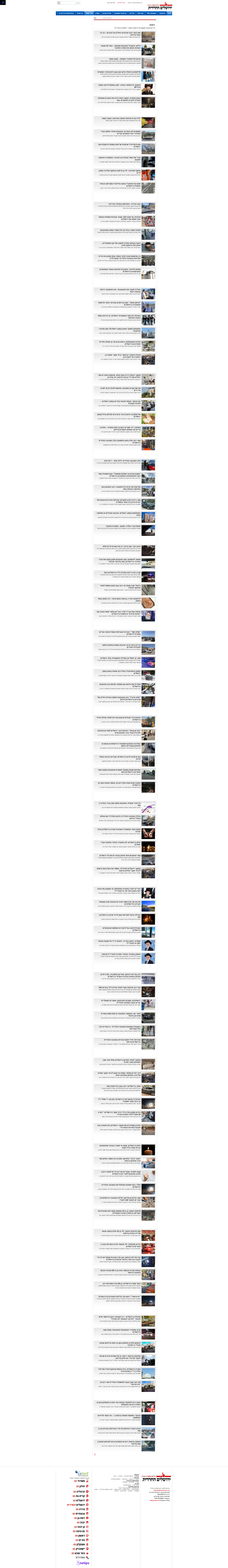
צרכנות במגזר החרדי (124, 1488)
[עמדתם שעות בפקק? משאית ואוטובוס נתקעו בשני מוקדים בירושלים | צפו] (148, 779)
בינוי (137, 1482)
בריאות (80, 13)
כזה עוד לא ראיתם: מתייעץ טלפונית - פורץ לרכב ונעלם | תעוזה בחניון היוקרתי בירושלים (120, 975)
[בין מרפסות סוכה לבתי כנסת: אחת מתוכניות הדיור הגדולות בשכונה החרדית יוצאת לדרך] (148, 265)
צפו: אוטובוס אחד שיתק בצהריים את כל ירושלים (120, 856)
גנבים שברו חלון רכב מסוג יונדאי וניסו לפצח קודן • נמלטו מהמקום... (121, 761)
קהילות (140, 13)
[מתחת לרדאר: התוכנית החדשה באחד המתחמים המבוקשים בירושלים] (148, 278)
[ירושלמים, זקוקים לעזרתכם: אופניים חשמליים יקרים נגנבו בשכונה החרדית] (148, 1010)
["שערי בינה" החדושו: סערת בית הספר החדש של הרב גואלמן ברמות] (148, 1168)
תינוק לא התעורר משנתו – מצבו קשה (125, 59)
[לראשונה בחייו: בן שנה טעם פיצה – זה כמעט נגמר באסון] (148, 608)
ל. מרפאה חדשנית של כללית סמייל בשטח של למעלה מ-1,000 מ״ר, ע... (119, 379)
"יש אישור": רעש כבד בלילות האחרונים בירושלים (120, 1297)
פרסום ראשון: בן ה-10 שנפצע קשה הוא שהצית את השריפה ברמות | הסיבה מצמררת (119, 1212)
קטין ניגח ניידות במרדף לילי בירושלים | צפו (122, 573)
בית (169, 13)
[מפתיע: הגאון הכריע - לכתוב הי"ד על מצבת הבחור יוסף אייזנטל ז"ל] (148, 950)
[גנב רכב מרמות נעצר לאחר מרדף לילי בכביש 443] (148, 997)
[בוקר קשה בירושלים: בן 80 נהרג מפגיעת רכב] (148, 1293)
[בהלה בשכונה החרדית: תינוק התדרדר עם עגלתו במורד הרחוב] (148, 825)
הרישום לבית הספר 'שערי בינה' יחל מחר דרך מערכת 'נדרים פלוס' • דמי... (119, 1077)
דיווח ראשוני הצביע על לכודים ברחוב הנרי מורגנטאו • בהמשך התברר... (120, 392)
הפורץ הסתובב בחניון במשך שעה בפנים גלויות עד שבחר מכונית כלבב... (120, 1262)
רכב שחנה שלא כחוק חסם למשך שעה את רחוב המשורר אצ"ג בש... (121, 1446)
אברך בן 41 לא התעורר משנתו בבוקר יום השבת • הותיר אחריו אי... (121, 847)
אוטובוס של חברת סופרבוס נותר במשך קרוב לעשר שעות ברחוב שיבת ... (119, 50)
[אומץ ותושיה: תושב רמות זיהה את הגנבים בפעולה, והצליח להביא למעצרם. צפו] (148, 107)
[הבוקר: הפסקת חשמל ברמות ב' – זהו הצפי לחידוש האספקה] (148, 1425)
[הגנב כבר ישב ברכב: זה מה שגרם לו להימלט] (148, 555)
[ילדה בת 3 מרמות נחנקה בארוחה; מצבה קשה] (148, 127)
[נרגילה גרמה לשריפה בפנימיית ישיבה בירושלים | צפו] (148, 924)
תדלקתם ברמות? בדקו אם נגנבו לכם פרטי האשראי (119, 72)
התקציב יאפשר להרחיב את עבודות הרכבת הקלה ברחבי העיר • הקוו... (120, 188)
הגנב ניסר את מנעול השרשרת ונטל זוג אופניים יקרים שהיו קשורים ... (121, 1005)
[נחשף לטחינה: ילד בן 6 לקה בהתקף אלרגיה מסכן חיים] (148, 180)
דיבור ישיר (136, 1485)
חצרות (130, 1491)
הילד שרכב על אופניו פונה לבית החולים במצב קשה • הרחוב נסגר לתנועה (119, 232)
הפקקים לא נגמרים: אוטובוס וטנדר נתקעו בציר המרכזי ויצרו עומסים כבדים (121, 132)
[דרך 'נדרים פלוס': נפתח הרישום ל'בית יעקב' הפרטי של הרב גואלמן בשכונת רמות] (148, 1082)
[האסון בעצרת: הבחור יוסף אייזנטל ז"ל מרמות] (148, 963)
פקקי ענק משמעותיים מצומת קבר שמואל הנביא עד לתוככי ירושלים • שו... (119, 406)
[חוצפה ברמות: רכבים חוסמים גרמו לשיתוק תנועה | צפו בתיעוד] (148, 1451)
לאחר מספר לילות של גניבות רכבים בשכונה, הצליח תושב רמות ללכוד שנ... (119, 102)
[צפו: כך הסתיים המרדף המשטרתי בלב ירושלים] (148, 667)
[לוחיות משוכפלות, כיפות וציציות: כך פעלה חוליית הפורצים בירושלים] (148, 351)
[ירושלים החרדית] (156, 1483)
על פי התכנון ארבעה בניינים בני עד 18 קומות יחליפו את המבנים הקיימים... (119, 517)
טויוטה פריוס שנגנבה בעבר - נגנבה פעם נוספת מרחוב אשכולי (122, 590)
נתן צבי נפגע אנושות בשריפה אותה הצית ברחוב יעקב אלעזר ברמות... (120, 1103)
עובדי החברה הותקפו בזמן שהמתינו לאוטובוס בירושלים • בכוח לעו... (121, 307)
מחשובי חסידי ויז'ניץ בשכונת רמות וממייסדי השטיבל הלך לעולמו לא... (120, 89)
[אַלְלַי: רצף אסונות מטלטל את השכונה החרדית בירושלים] (148, 1194)
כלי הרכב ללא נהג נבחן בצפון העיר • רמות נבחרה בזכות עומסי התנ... (120, 1334)
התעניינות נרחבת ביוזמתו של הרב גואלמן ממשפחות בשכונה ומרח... (121, 1163)
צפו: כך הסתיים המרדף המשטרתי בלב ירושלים (120, 658)
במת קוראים (127, 1485)
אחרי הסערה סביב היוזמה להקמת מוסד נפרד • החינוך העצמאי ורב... (120, 359)
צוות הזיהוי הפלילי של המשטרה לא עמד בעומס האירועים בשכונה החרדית (119, 463)
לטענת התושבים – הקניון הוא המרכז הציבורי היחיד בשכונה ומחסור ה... (120, 1407)
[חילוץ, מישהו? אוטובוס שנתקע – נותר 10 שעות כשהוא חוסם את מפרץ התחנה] (148, 55)
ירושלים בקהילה (116, 1479)
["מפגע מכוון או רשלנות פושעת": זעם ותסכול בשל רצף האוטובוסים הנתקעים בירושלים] (148, 483)
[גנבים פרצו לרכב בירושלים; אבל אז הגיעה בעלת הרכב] (148, 766)
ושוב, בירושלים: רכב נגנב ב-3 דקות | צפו (124, 1086)
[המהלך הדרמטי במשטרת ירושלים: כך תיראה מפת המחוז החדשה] (148, 325)
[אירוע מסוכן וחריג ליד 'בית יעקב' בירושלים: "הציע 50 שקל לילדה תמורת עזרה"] (148, 1121)
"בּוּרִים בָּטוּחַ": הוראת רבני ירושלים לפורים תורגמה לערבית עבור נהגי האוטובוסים (119, 732)
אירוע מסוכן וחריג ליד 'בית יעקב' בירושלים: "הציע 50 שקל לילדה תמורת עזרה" (119, 1113)
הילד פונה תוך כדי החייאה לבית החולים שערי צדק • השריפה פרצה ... (120, 1235)
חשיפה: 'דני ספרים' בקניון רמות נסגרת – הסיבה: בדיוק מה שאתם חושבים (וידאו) (120, 428)
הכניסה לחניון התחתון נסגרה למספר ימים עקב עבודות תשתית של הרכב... (119, 1347)
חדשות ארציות (128, 1476)
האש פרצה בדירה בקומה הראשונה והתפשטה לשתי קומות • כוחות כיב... (119, 1248)
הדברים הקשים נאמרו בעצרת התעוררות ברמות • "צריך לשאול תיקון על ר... (119, 893)
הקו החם (123, 1491)
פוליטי (120, 1476)
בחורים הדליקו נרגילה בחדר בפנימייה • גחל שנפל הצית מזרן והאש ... (120, 919)
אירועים (125, 1479)
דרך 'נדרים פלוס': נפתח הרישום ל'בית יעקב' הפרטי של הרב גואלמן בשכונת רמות (119, 1074)
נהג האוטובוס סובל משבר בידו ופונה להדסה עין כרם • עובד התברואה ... (119, 1176)
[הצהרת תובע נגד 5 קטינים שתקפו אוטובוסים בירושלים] (148, 937)
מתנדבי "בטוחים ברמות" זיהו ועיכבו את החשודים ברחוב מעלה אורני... (120, 1018)
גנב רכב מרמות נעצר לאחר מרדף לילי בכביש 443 (120, 987)
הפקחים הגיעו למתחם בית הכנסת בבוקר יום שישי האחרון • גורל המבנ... (119, 1373)
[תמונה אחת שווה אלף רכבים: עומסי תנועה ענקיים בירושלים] (148, 792)
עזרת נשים (106, 13)
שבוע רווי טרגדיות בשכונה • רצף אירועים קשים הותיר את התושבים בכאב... (119, 1189)
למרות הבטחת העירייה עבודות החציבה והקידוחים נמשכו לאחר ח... (121, 1202)
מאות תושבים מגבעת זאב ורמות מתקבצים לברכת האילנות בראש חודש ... (119, 636)
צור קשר (89, 13)
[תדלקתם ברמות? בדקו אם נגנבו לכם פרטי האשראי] (148, 81)
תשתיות (125, 1482)
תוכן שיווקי (136, 1488)
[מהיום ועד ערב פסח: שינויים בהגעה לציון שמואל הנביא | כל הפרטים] (148, 911)
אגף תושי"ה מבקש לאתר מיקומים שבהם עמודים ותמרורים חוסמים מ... (120, 748)
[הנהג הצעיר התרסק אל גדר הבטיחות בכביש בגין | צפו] (148, 1438)
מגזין (97, 13)
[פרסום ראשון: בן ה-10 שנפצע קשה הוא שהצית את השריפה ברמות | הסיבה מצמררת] (148, 1220)
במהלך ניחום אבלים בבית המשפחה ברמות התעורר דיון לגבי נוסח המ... (120, 945)
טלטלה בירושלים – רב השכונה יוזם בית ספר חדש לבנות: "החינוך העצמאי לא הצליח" (120, 1318)
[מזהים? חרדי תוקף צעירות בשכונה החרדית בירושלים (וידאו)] (148, 1049)
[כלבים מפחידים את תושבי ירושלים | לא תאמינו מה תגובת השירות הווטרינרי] (148, 1134)
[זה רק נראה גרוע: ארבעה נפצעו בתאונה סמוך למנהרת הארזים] (148, 654)
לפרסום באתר (111, 3)
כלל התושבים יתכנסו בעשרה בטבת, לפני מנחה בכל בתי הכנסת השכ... (120, 1031)
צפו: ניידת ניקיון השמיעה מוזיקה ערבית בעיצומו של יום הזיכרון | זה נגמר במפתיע (119, 501)
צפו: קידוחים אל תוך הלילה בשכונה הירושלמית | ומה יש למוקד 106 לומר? (120, 1199)
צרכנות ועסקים (120, 13)
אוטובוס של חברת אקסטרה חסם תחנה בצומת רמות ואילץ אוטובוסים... (120, 774)
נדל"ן (115, 1476)
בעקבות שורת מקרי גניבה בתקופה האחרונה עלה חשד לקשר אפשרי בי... (119, 162)
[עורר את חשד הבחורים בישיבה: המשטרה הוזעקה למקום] (148, 167)
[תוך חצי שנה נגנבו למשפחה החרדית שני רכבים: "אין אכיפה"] (148, 1391)
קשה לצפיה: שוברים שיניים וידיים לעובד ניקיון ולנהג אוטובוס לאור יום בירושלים (121, 1173)
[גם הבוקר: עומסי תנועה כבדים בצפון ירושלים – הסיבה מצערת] (148, 410)
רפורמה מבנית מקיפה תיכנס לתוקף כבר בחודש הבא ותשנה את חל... (120, 320)
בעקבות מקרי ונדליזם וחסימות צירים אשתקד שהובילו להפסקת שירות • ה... (119, 735)
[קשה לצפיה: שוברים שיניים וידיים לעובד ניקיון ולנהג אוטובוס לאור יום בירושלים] (148, 1181)
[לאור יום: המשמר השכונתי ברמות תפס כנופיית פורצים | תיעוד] (148, 1023)
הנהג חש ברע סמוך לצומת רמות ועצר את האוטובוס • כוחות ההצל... (121, 294)
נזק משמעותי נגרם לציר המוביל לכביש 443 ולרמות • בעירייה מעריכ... (120, 722)
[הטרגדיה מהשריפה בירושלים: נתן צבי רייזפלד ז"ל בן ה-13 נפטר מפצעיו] (148, 1108)
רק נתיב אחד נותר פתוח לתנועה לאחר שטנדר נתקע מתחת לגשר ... (121, 136)
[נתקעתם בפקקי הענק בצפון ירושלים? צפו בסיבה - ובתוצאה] (148, 338)
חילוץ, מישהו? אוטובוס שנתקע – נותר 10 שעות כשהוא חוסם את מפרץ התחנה (121, 47)
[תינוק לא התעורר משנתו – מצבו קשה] (148, 68)
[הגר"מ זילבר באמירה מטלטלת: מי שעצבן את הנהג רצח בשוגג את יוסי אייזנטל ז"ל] (148, 898)
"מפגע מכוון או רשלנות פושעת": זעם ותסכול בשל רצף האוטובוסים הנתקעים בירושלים (120, 475)
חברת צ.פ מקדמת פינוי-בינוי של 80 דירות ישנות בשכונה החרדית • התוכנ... (119, 260)
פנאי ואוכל (118, 1489)
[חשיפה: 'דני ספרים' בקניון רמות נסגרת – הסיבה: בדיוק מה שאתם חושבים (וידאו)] (148, 437)
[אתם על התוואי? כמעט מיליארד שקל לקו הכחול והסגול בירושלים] (148, 193)
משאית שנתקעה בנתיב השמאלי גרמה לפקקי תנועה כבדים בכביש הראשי (119, 528)
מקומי (137, 1476)
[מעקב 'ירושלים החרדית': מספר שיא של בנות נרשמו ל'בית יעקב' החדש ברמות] (148, 878)
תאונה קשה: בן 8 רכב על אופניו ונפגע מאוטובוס (120, 230)
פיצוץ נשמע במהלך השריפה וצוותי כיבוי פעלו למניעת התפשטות (122, 445)
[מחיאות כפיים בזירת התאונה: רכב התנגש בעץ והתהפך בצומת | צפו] (148, 496)
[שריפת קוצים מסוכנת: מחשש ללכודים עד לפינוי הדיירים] (148, 397)
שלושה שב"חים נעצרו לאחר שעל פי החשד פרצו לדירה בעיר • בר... (121, 346)
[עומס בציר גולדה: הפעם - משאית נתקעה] (148, 535)
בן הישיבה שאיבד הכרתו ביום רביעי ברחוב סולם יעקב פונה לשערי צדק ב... (119, 1150)
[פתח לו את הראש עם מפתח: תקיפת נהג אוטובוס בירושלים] (148, 693)
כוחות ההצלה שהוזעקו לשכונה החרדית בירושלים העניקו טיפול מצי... (120, 603)
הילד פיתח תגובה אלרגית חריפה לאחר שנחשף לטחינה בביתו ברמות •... (119, 175)
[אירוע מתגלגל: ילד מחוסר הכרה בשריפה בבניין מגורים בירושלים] (148, 1253)
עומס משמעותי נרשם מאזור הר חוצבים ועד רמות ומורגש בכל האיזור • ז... (119, 787)
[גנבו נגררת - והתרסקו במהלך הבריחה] (148, 213)
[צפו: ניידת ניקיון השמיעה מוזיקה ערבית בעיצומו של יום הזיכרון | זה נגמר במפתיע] (148, 509)
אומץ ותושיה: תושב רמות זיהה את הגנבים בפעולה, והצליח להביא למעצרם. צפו (119, 99)
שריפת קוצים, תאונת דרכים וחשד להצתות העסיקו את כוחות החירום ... (120, 149)
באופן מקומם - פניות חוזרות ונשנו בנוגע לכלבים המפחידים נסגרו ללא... (120, 1130)
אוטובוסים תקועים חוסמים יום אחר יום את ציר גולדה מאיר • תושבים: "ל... (119, 564)
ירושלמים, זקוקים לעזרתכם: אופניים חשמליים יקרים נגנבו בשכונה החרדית (121, 1002)
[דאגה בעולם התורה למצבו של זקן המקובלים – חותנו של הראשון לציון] (148, 252)
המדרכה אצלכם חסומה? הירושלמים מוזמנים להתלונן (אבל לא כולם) (121, 745)
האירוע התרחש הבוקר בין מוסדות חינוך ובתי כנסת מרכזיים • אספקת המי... (119, 419)
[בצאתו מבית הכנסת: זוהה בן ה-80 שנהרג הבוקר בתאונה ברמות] (148, 1280)
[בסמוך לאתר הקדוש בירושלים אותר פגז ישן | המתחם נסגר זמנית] (148, 1069)
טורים (132, 13)
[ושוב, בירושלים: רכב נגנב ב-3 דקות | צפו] (148, 1095)
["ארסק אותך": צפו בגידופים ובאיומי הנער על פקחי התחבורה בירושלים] (148, 312)
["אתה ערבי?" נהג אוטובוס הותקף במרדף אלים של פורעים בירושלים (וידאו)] (148, 706)
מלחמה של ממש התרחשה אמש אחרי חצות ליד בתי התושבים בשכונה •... (119, 1360)
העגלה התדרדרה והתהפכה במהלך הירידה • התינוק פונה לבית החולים (120, 820)
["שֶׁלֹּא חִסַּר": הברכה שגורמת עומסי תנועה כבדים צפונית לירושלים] (148, 641)
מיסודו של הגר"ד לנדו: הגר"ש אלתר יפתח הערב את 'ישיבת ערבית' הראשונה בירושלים (119, 613)
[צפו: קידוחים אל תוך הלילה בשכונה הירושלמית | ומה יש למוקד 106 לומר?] (148, 1207)
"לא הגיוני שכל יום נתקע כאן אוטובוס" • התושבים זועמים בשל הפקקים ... (119, 478)
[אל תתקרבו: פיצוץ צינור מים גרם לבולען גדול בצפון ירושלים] (148, 423)
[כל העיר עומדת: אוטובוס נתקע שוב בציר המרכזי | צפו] (148, 812)
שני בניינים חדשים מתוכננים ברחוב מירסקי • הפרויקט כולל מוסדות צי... (120, 274)
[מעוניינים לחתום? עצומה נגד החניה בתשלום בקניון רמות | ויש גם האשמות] (148, 1411)
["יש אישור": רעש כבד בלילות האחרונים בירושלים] (148, 1306)
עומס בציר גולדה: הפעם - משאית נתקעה (123, 526)
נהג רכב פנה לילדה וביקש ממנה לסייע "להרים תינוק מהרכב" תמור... (121, 1117)
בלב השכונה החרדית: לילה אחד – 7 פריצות (122, 461)
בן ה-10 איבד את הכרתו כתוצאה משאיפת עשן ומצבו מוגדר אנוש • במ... (119, 1215)
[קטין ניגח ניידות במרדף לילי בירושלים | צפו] (148, 582)
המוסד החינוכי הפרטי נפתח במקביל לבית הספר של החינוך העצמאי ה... (119, 873)
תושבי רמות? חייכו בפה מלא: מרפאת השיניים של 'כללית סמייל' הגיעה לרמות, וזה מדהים (119, 376)
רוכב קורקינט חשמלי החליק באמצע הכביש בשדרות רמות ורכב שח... (121, 37)
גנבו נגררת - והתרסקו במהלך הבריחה (125, 204)
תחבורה (131, 1482)
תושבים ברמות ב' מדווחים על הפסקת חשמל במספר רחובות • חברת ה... (119, 1420)
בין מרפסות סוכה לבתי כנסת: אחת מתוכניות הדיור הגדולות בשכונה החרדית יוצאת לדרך (119, 257)
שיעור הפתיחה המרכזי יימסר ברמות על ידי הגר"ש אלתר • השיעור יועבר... (119, 616)
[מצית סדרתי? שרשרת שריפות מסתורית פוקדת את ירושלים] (148, 154)
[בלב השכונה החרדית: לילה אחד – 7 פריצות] (148, 470)
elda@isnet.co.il (155, 1500)
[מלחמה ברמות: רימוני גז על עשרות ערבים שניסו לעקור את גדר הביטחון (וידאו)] (148, 1365)
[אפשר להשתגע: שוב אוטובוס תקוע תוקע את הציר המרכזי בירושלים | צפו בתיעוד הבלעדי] (148, 569)
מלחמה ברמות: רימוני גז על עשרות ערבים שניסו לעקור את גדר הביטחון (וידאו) (120, 1357)
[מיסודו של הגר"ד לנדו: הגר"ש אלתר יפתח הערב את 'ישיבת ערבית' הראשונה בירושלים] (148, 621)
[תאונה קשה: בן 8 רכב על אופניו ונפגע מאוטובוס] (148, 239)
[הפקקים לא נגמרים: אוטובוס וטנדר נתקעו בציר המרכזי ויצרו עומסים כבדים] (148, 140)
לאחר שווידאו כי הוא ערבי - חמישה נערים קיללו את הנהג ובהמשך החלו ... (119, 702)
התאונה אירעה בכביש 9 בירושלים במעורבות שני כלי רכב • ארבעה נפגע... (119, 649)
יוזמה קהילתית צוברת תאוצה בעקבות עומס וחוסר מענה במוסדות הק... (120, 1321)
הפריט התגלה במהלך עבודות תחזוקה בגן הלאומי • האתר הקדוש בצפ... (120, 1064)
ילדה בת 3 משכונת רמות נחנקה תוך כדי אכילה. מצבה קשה (123, 120)
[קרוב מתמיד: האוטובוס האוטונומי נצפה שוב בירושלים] (148, 1339)
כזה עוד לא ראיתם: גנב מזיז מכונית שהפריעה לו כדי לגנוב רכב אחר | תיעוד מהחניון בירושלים (119, 1258)
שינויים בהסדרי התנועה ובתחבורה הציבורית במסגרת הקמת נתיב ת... (120, 221)
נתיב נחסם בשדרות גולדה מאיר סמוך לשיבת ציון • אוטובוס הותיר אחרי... (119, 333)
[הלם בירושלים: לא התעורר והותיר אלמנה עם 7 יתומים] (148, 851)
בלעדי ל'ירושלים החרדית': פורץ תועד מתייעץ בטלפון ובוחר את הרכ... (121, 979)
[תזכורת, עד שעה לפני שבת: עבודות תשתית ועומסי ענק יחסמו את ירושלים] (148, 226)
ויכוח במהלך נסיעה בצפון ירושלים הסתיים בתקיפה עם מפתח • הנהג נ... (119, 688)
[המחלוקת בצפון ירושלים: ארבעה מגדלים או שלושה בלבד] (148, 522)
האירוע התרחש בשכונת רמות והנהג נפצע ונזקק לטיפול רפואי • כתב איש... (119, 932)
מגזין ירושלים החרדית (106, 1489)
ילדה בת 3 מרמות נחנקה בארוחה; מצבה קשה (121, 118)
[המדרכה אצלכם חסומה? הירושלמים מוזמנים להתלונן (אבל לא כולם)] (148, 753)
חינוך (137, 1479)
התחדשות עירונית (66, 13)
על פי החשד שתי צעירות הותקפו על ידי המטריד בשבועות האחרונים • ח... (119, 1044)
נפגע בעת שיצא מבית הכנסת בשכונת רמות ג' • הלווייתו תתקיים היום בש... (119, 1275)
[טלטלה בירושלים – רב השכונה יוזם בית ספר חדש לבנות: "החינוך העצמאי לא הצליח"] (148, 1326)
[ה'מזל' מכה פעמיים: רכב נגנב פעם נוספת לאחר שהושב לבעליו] (148, 595)
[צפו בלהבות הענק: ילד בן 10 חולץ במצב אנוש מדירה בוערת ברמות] (148, 1240)
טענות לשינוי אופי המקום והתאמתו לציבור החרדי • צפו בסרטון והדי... (120, 432)
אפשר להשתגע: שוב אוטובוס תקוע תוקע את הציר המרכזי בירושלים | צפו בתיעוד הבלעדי (120, 560)
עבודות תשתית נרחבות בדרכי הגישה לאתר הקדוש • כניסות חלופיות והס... (119, 906)
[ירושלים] (159, 11)
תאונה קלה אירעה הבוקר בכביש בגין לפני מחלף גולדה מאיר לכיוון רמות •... (119, 1433)
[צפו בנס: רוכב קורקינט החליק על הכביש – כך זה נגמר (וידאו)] (148, 42)
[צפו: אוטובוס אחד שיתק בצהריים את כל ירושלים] (148, 865)
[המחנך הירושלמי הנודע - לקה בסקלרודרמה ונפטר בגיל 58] (148, 94)
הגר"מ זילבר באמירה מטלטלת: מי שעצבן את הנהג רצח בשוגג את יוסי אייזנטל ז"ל (119, 890)
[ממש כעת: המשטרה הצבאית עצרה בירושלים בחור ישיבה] (148, 838)
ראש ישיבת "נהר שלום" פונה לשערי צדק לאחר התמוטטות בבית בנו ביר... (119, 247)
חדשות (162, 13)
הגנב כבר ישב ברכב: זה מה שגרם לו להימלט (122, 546)
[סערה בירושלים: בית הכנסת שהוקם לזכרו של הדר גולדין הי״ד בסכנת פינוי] (148, 1378)
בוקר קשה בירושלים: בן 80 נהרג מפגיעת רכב (122, 1284)
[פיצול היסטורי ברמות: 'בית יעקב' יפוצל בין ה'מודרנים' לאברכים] (148, 364)
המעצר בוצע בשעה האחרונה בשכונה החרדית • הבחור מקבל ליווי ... (121, 834)
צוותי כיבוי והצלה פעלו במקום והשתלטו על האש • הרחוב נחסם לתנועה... (119, 675)
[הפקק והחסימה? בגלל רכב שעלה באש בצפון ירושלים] (148, 680)
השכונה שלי (151, 13)
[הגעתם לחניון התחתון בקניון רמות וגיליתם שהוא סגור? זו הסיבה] (148, 1352)
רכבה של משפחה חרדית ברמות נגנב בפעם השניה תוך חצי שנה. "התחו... (119, 1386)
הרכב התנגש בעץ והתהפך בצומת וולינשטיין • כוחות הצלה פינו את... (121, 491)
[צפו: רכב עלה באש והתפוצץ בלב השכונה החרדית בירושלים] (148, 450)
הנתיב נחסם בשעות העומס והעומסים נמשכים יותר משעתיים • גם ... (121, 807)
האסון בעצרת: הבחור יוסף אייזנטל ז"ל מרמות (121, 954)
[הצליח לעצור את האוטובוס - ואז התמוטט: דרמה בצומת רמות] (148, 299)
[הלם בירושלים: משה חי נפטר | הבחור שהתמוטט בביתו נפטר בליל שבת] (148, 1155)
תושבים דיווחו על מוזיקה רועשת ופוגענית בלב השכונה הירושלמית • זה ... (119, 504)
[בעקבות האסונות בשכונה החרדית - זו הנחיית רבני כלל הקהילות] (148, 1036)
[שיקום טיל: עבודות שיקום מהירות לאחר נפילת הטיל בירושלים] (148, 727)
